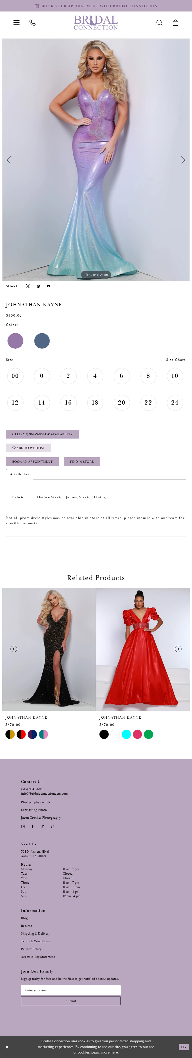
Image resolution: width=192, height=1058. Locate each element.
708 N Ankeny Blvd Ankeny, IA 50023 (35, 854)
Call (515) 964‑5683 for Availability (42, 434)
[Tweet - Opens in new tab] (28, 286)
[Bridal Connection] (96, 22)
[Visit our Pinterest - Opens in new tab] (52, 826)
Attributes (19, 474)
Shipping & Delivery (35, 934)
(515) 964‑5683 (31, 789)
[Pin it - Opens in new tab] (38, 286)
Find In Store (82, 462)
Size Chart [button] (176, 360)
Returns (26, 926)
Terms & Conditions (35, 941)
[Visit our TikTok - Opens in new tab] (42, 826)
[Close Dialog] (7, 1047)
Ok (183, 1047)
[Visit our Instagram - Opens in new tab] (22, 826)
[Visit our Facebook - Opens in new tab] (32, 826)
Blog (24, 918)
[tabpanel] (96, 160)
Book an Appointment (32, 462)
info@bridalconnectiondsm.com (44, 794)
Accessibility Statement (38, 957)
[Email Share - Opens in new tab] (48, 286)
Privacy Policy (31, 949)
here (114, 1052)
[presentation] (49, 649)
